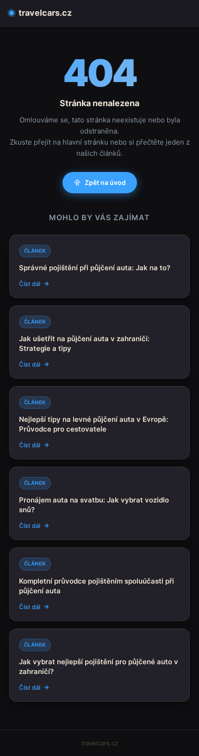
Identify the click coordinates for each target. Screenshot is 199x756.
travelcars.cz (45, 13)
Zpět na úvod (105, 182)
